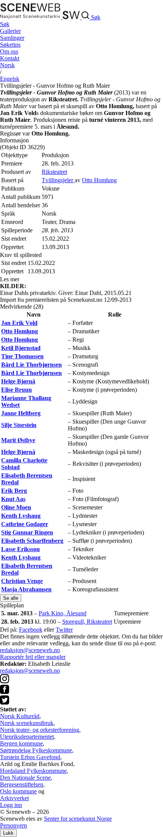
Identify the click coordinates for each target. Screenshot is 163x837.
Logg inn (11, 805)
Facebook (30, 629)
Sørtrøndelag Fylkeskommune (36, 750)
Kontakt (9, 58)
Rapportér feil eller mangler (33, 657)
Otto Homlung (99, 180)
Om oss (9, 51)
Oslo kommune (18, 791)
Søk (4, 24)
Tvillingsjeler (58, 180)
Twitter (64, 629)
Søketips (10, 44)
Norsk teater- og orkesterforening (39, 730)
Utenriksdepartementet (27, 736)
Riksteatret (54, 172)
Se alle (10, 598)
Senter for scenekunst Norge (78, 818)
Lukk (8, 833)
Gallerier (10, 31)
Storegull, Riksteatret (87, 621)
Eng (9, 79)
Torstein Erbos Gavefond (30, 757)
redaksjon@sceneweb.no (30, 650)
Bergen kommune (21, 743)
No (7, 65)
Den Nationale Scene (25, 777)
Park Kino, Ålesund (62, 613)
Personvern (13, 825)
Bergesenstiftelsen (21, 784)
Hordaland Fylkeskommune (33, 771)
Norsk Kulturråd (19, 716)
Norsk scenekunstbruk (26, 723)
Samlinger (12, 38)
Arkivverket (14, 798)
